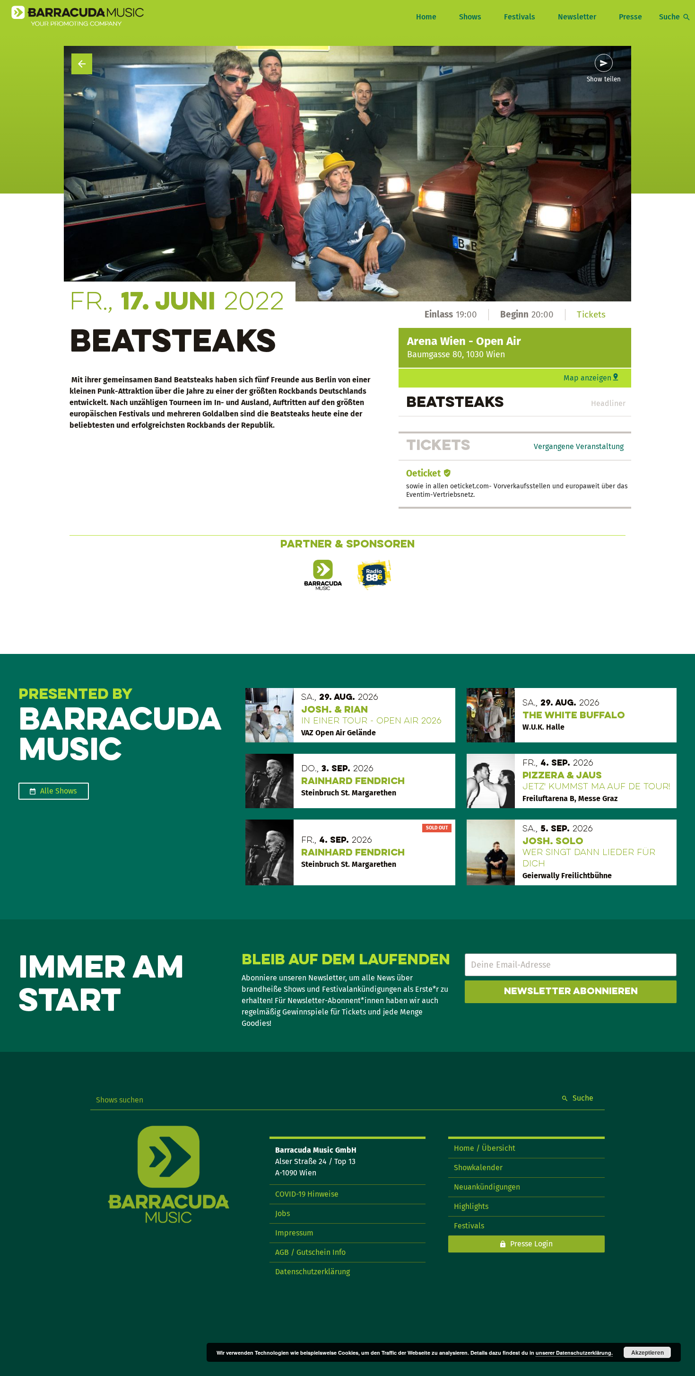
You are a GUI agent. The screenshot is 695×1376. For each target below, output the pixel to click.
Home (426, 16)
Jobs (282, 1213)
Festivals (519, 16)
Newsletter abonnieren (571, 992)
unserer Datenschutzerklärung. (574, 1352)
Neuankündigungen (487, 1186)
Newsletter (577, 16)
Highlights (471, 1206)
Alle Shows (58, 790)
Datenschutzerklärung (312, 1271)
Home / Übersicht (484, 1148)
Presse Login (531, 1243)
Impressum (294, 1232)
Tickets (591, 314)
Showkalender (478, 1167)
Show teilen (604, 79)
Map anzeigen (587, 377)
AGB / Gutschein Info (310, 1252)
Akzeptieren (647, 1352)
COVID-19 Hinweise (307, 1194)
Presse (630, 16)
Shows (470, 16)
